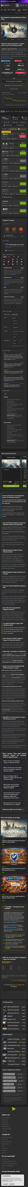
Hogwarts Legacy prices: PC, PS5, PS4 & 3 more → (16, 105)
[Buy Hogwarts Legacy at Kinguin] (5, 151)
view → (22, 236)
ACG (5, 287)
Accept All (5, 1184)
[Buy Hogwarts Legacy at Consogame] (5, 182)
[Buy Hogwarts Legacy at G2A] (5, 189)
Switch (14, 43)
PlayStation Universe (9, 296)
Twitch (10, 247)
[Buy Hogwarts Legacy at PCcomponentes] (5, 209)
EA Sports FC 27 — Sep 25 (14, 1019)
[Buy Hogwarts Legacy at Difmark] (5, 134)
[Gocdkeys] (5, 5)
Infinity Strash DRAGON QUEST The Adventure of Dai (14, 1042)
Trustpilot (9, 937)
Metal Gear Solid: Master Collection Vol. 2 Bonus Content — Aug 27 (14, 1010)
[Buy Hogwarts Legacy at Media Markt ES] (5, 201)
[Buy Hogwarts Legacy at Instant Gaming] (5, 159)
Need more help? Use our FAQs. (12, 809)
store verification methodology (12, 920)
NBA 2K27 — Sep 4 (14, 1016)
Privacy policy (5, 1186)
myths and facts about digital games (13, 928)
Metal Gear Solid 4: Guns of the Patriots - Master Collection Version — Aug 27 (14, 1013)
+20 (14, 307)
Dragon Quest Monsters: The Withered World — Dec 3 (14, 1028)
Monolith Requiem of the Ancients (14, 1057)
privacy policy (5, 1180)
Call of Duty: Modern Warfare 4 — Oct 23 (14, 1025)
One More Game (8, 267)
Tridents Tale (14, 1061)
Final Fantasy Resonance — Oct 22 (14, 1022)
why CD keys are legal (12, 926)
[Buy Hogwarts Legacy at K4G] (5, 143)
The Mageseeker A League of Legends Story (14, 1045)
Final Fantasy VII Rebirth (14, 1051)
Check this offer (11, 486)
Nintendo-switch (9, 13)
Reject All (12, 1184)
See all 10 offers (14, 88)
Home (2, 13)
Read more (13, 274)
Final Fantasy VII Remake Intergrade (14, 1054)
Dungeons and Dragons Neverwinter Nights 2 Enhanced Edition (14, 1039)
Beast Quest (14, 1048)
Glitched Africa (8, 277)
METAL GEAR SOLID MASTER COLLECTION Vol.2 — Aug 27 (14, 1006)
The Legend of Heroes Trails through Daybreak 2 (14, 1064)
